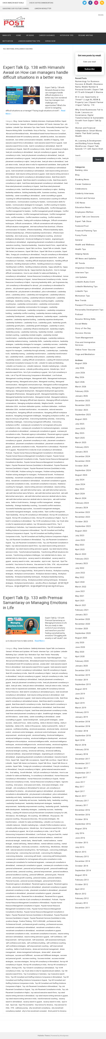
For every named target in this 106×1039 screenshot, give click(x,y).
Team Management (54, 658)
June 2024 (80, 484)
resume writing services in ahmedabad (38, 487)
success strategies (21, 961)
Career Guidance (47, 35)
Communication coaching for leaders (31, 202)
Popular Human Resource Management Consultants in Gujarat (29, 456)
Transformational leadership (29, 552)
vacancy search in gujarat (32, 1002)
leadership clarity (44, 800)
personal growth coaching (22, 878)
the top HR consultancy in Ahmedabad (34, 515)
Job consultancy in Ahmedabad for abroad (22, 285)
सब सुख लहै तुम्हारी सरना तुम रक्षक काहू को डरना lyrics (47, 586)
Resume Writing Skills (14, 130)
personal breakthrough (58, 868)
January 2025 (81, 452)
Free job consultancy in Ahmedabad (54, 254)
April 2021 (80, 600)
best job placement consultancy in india (46, 158)
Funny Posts (81, 235)
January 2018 (81, 754)
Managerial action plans (29, 382)
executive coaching (13, 245)
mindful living (45, 847)
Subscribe (90, 69)
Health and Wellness (84, 244)
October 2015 (81, 842)
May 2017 (79, 787)
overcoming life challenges (51, 853)
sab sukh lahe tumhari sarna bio (54, 490)
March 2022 (80, 587)
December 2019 (82, 670)
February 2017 (82, 801)
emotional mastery (44, 745)
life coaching (33, 816)
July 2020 (79, 642)
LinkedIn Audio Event (85, 282)
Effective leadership (34, 230)
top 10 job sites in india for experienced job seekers (41, 971)
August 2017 (81, 777)
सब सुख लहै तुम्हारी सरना (21, 586)
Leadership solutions (51, 341)
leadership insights (57, 329)
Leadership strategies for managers (27, 344)
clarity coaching (33, 723)
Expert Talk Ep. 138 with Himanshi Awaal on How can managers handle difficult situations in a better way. (35, 72)
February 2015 (82, 856)
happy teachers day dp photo (42, 270)
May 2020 (79, 652)
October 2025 (81, 410)
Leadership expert (51, 316)
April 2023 (80, 549)
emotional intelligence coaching (41, 236)
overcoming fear (12, 853)
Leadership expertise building (25, 319)
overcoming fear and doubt (30, 853)
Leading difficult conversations (33, 360)
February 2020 (82, 661)
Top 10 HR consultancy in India (44, 521)
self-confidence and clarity (16, 943)
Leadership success (50, 344)
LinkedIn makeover (34, 366)
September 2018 (83, 735)
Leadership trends (16, 357)
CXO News (80, 203)
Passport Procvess (84, 305)
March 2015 (80, 852)
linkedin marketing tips (50, 366)
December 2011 (82, 908)
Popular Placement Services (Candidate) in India (47, 468)
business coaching (49, 192)
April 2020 (80, 656)
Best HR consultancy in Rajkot (57, 149)
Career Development (30, 720)
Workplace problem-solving (16, 580)
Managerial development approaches (49, 391)
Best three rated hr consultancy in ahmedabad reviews (31, 177)
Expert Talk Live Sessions (55, 648)
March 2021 (80, 605)
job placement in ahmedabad (29, 292)
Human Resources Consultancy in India (46, 279)
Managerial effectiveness (15, 394)
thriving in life (17, 968)
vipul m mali (46, 561)
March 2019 (80, 707)
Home (18, 35)
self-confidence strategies (16, 946)
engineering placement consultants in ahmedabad (46, 242)
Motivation (8, 41)
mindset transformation (28, 409)
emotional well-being (36, 751)
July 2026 (79, 368)
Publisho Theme (44, 1036)
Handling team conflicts (15, 267)
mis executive (43, 409)
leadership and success (28, 800)
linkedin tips (54, 369)
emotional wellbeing (53, 751)
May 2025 (79, 433)
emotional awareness (37, 729)
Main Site (7, 35)
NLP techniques (42, 850)
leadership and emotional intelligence (37, 797)
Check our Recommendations (41, 3)
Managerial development (25, 391)
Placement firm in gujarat (54, 896)
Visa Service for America (24, 564)
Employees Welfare (53, 121)
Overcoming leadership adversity (42, 419)
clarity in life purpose (32, 726)
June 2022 (80, 573)
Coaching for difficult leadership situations (22, 199)
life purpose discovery (29, 819)
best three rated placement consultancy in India (49, 710)
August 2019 (81, 689)
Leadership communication (27, 304)
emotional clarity (53, 729)
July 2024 (79, 480)
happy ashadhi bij (55, 267)
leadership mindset (46, 332)
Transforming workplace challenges (26, 555)
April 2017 (80, 791)
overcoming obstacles (14, 856)
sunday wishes (37, 512)
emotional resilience (13, 748)
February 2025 (82, 447)
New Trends (40, 127)
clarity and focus (19, 723)
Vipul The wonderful (26, 1005)
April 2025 (80, 438)
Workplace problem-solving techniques (43, 580)
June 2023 (80, 540)
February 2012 (82, 898)
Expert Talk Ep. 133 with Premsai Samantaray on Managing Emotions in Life (35, 602)
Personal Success (12, 881)
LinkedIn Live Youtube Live (16, 366)
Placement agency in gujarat (57, 434)
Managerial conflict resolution (17, 388)
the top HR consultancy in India (23, 518)
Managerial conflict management (55, 385)
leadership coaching (22, 301)
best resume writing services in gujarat (30, 174)
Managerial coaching (47, 382)
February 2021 (82, 610)
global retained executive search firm (43, 258)
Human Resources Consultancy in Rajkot (45, 782)
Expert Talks (17, 766)
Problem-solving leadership (54, 471)
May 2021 (79, 596)
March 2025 (80, 442)
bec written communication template (29, 140)
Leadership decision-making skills (49, 313)
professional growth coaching (33, 924)
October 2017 (81, 768)
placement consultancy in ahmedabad (40, 437)
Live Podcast (57, 375)
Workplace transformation (24, 583)
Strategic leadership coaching (26, 505)
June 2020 (80, 647)
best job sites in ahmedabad (52, 161)
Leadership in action (56, 326)
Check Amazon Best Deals (13, 3)
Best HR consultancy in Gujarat (54, 670)
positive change (12, 921)
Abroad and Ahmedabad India (17, 134)
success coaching (29, 958)
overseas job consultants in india (55, 865)
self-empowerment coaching (37, 946)
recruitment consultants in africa (48, 927)
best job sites (36, 161)
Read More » (40, 641)
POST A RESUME (12, 471)
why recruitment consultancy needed (29, 567)
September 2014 (83, 870)
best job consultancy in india (52, 676)
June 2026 (80, 373)
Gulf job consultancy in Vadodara (45, 772)
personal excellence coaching (17, 875)
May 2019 (79, 698)
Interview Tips (66, 35)
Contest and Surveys (85, 198)
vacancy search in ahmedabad (39, 558)
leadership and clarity (14, 797)
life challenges (21, 816)
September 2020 (83, 633)
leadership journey (13, 332)
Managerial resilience (59, 397)
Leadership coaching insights (43, 301)
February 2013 (82, 880)
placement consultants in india (23, 447)
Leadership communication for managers (32, 307)
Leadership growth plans (15, 326)
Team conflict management (55, 512)
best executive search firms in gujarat (48, 143)
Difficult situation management (17, 227)
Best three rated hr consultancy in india (37, 180)
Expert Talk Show (32, 251)
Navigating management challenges (27, 416)
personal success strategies (31, 881)
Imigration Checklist (84, 268)
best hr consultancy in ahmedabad (42, 146)
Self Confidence (56, 937)
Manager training (12, 382)
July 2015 (79, 847)
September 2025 (83, 414)
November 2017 (82, 763)
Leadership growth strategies (37, 326)
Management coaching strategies (18, 378)
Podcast (9, 453)
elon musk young (21, 236)
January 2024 (81, 507)
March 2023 (80, 554)
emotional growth (24, 735)
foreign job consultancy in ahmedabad (25, 254)
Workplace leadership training (52, 577)
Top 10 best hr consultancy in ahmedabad (38, 968)
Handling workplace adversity (36, 267)
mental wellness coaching (50, 844)
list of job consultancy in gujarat (35, 372)
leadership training (18, 354)
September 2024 (83, 470)
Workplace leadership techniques (27, 577)
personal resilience (55, 878)
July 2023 (79, 535)
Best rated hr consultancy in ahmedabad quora (37, 692)
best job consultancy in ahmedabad (19, 152)
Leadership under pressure (35, 357)
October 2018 (81, 731)
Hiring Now (50, 41)
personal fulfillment (36, 875)
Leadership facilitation (14, 323)
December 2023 (82, 512)
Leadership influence (14, 329)
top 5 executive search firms (35, 527)
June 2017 (80, 782)
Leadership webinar (53, 357)
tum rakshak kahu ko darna (51, 555)
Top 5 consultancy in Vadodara (35, 974)
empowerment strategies (31, 754)
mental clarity (26, 841)
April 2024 (80, 493)
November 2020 (82, 624)
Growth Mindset (26, 772)
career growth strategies (48, 720)
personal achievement (14, 868)
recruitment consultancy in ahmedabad (29, 478)
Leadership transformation (36, 354)
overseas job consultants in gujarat (43, 431)
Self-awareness (38, 940)
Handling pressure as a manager (49, 264)
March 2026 (80, 386)
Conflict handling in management (18, 208)
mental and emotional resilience (41, 837)
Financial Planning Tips (86, 231)
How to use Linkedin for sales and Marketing (40, 273)
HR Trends (48, 124)
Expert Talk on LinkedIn (51, 248)
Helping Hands (82, 254)
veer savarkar (35, 561)
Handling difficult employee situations (39, 261)
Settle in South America (19, 502)
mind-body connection (29, 847)
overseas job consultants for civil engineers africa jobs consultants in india (34, 859)
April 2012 (80, 889)
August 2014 (81, 875)
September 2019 (83, 684)
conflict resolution (17, 217)
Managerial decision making (40, 388)
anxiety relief (45, 664)
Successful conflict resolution (50, 505)
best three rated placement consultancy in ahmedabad (42, 183)
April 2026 (80, 382)
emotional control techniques (45, 732)
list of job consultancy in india (37, 831)
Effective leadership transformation (38, 233)
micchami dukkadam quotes (29, 406)
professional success (54, 924)
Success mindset (43, 958)
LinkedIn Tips (18, 127)
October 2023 (81, 521)
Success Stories (53, 130)
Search (77, 155)
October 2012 (81, 884)
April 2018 (80, 740)
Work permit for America (43, 571)
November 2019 (82, 675)
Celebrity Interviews (38, 121)
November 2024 (82, 461)
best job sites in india (53, 686)
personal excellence (60, 872)
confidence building (20, 729)
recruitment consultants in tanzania (43, 484)
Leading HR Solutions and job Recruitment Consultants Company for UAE (40, 813)
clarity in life (19, 726)
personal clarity (11, 872)
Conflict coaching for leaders (55, 205)
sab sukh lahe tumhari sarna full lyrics (20, 493)
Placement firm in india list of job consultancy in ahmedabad (39, 450)
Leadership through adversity (34, 351)
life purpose (54, 816)
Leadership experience (34, 316)
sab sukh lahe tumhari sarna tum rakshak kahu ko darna (45, 496)
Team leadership (12, 515)
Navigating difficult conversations (30, 413)
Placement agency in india (15, 437)
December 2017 (82, 759)
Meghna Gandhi (48, 403)
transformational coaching (48, 999)
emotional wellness (13, 754)
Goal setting (14, 772)
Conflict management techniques (36, 214)
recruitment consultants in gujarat (53, 481)
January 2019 (81, 717)
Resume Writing (85, 35)
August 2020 (81, 638)
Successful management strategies (46, 509)
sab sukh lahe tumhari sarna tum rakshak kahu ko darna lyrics (29, 499)
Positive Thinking (25, 921)
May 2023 (79, 545)
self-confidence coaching (56, 943)
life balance (10, 816)
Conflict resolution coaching (36, 217)
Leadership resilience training (17, 341)
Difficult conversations (23, 223)
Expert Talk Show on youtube (50, 251)
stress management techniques (28, 952)
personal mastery (39, 878)
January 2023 (81, 563)
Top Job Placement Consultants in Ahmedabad (23, 540)
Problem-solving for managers (31, 471)
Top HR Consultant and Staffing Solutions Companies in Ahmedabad (36, 977)
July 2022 (79, 568)
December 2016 (82, 810)
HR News (30, 35)
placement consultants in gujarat (39, 893)
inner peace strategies (50, 785)
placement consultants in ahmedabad (30, 444)
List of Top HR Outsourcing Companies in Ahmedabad (31, 375)
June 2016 (80, 838)
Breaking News (82, 179)
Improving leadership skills (41, 282)
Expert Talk (15, 760)
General (23, 124)
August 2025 (81, 419)
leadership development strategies (39, 803)
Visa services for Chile (42, 564)
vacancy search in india (20, 561)
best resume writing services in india (45, 698)
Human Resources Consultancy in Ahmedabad (44, 276)
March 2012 (80, 894)
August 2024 (81, 475)
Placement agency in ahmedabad (33, 434)
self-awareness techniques (55, 940)
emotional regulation (60, 745)
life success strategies (47, 819)
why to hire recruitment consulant (34, 1011)
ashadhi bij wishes (47, 137)
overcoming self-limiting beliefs (54, 856)
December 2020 (82, 619)
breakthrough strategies (52, 714)
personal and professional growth (36, 868)
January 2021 (81, 614)
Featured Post (82, 226)
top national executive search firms (25, 546)
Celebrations (81, 189)
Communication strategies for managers (28, 205)
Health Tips (80, 249)
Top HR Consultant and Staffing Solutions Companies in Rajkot (44, 536)
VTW (53, 564)
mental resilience (49, 841)
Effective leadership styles (53, 230)
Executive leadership (29, 245)
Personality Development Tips (57, 127)
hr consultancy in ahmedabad (42, 776)
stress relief (46, 952)
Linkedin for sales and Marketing (51, 363)
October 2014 (81, 866)
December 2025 (82, 400)
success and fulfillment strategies (46, 955)
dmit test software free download (42, 227)
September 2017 (83, 773)
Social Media (28, 130)
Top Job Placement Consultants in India (27, 543)
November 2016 (82, 814)
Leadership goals (44, 323)
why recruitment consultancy (39, 1008)
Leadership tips (52, 351)
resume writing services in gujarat (36, 937)
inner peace (18, 785)
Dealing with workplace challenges (37, 220)
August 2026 (81, 363)
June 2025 (80, 428)
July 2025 (79, 424)
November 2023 (82, 517)
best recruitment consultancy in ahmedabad (27, 171)
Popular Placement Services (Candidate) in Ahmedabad (32, 465)
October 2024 (81, 466)
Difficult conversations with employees (47, 223)
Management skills (39, 378)
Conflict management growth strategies (46, 211)
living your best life (54, 834)
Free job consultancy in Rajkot (17, 258)
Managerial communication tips (30, 385)
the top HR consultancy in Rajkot (49, 518)
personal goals (50, 875)
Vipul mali (55, 561)
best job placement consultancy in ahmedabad (39, 155)
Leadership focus (30, 323)
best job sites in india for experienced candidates (37, 165)
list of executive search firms (50, 828)
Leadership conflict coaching (24, 313)
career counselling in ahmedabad (27, 196)
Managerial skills (12, 400)
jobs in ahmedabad (49, 292)
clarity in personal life (50, 726)
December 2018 (82, 721)
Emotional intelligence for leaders (38, 239)
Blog (15, 121)
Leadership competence (36, 310)
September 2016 (83, 824)
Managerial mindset (42, 397)
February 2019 (82, 712)
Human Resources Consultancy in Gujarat (43, 779)
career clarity (23, 717)
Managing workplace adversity (29, 403)
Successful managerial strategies (18, 512)
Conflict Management (58, 208)
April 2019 (80, 703)
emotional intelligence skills (38, 741)
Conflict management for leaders (18, 211)
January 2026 (81, 396)
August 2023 (81, 531)
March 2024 (80, 498)
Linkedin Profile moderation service (53, 825)
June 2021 (80, 591)
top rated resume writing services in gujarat (32, 549)
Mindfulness (55, 847)
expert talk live (61, 245)
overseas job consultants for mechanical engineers (40, 428)
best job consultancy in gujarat (45, 152)
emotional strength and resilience (50, 748)
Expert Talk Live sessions (15, 248)
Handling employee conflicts (25, 264)
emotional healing (39, 735)
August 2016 (81, 828)
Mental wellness (34, 844)
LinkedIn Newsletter (43, 8)
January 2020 (81, 666)
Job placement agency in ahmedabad (27, 288)
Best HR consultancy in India (33, 149)
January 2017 (81, 805)
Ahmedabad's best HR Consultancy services (22, 137)
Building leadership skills (31, 192)
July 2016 (79, 833)
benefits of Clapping (51, 140)
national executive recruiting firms (22, 850)
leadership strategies (29, 810)
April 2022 (80, 582)
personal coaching (26, 872)
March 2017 (80, 796)
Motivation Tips (29, 127)
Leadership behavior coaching (17, 298)
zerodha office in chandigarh (46, 583)
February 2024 (82, 503)
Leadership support (48, 347)
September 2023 (83, 526)
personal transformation (52, 881)
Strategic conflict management (41, 502)
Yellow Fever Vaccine (85, 350)
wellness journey (21, 1008)
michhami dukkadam (49, 406)
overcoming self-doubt (32, 856)
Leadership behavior (57, 295)
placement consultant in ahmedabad (44, 890)
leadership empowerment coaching (31, 806)
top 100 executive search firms (45, 524)
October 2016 (81, 819)
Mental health (37, 841)
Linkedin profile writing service (37, 369)
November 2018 (82, 726)
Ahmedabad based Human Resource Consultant (48, 134)
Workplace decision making (46, 574)
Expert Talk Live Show (34, 248)
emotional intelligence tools (25, 745)
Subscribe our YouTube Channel (16, 8)
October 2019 (81, 680)
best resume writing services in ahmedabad (43, 695)
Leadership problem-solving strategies (32, 338)
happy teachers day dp (20, 270)
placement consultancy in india (34, 440)
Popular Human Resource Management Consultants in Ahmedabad (38, 453)
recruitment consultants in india (17, 484)
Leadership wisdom (13, 360)
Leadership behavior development (42, 298)
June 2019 (80, 694)
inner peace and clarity (32, 785)
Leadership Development (15, 316)
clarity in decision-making (49, 723)
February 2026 (82, 391)
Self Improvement (24, 940)
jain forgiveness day (60, 282)
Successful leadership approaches (19, 509)
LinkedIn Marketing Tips (29, 41)
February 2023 (82, 559)
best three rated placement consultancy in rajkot (40, 189)
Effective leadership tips (15, 233)
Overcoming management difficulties (37, 422)
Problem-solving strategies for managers (21, 475)
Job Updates (55, 651)
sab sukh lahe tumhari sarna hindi (47, 493)
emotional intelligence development (44, 738)
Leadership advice (18, 295)
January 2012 (81, 903)
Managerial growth (33, 394)
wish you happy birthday (23, 571)
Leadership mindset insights (31, 335)
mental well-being (19, 844)
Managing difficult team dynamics (32, 400)
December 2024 (82, 456)
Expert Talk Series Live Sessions (25, 763)
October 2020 (81, 628)
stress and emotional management (46, 949)
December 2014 (82, 861)
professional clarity (54, 921)
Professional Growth (45, 475)
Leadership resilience (56, 338)
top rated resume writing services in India (21, 999)
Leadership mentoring (29, 332)
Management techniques (57, 378)
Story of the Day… (83, 328)
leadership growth (59, 323)
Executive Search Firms (46, 245)
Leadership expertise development (50, 319)
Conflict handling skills (40, 208)
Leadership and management (37, 295)
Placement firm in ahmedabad (47, 447)
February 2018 (82, 749)
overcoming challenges (58, 850)
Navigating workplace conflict (53, 416)
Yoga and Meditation (85, 354)
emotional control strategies (22, 732)
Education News (82, 207)
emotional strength (29, 748)
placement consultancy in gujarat (54, 887)
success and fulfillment (24, 955)
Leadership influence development (36, 329)
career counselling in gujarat (51, 196)
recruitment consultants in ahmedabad (25, 481)
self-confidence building (36, 943)
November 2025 (82, 405)
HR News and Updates (35, 124)
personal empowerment (43, 872)
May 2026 (79, 377)
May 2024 (79, 489)
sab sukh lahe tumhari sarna (30, 490)
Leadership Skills (35, 341)
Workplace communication (24, 574)
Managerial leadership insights (52, 394)
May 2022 (79, 577)
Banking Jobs (81, 170)
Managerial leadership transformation (20, 397)
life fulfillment (44, 816)
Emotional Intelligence (55, 735)
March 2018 (80, 745)
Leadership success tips (30, 347)
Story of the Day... (40, 130)
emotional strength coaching (16, 751)
